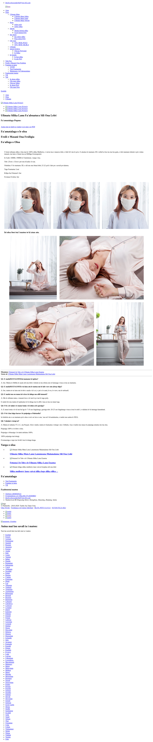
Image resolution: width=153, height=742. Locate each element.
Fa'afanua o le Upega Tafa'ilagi (22, 508)
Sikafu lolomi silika (21, 31)
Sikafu (12, 29)
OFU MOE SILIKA (21, 45)
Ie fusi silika (18, 57)
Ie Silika (17, 53)
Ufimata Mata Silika (21, 16)
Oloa (7, 12)
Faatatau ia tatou (11, 65)
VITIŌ (12, 67)
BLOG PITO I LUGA (42, 508)
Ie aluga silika (15, 79)
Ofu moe (13, 41)
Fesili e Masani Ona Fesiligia (15, 63)
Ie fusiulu (13, 55)
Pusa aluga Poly (20, 39)
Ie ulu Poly (18, 59)
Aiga (7, 10)
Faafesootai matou (11, 73)
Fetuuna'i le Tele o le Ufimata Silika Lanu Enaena (26, 372)
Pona (11, 22)
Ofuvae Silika (15, 83)
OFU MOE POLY (21, 43)
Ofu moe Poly (15, 87)
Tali (6, 77)
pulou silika (18, 27)
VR (6, 75)
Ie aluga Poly (14, 85)
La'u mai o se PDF (28, 127)
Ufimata (13, 47)
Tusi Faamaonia (15, 69)
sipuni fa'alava (15, 49)
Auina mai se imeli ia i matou (11, 127)
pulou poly (18, 25)
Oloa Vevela (5, 508)
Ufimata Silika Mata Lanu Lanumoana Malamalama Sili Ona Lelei (31, 374)
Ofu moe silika (15, 81)
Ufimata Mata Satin (21, 18)
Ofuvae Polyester (20, 51)
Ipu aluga (13, 35)
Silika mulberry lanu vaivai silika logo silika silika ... (34, 471)
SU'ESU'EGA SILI (59, 508)
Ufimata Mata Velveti (21, 20)
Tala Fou (8, 61)
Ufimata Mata (15, 14)
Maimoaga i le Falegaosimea (20, 71)
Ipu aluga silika (19, 37)
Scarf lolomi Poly (20, 33)
